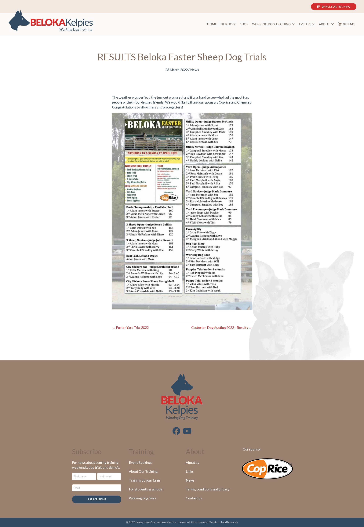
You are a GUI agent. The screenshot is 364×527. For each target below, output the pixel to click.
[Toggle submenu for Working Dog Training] (293, 24)
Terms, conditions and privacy (207, 489)
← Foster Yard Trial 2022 (130, 327)
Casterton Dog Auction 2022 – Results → (221, 327)
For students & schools (146, 489)
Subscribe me (96, 499)
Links (190, 471)
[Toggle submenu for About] (332, 24)
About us (192, 462)
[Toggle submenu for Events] (313, 24)
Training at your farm (144, 480)
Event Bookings (140, 462)
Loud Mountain (229, 522)
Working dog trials (142, 498)
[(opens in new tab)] (267, 468)
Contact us (194, 498)
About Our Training (143, 471)
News (194, 70)
